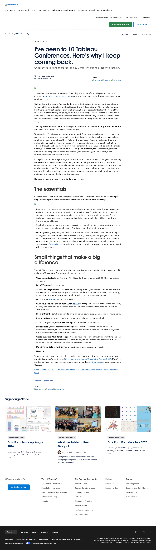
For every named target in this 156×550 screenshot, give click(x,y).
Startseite (7, 34)
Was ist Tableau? (49, 479)
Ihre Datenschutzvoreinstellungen (43, 543)
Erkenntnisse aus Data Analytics (54, 492)
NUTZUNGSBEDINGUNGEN (26, 539)
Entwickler (44, 532)
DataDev (78, 497)
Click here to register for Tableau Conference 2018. (88, 359)
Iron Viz (52, 299)
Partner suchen (111, 484)
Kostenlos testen (18, 487)
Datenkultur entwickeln (50, 488)
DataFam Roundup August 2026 (26, 444)
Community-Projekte (83, 501)
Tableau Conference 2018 (58, 96)
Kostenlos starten (120, 24)
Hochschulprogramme (84, 510)
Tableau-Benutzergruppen (85, 488)
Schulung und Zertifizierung (137, 488)
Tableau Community (22, 34)
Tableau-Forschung (49, 497)
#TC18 (76, 303)
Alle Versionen (131, 497)
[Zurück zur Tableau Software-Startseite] (14, 4)
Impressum (9, 539)
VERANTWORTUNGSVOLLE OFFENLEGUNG (66, 539)
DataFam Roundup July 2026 (127, 442)
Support (129, 479)
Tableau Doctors (56, 244)
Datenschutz (43, 539)
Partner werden (111, 488)
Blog (13, 34)
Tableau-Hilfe (131, 492)
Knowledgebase (132, 484)
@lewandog (97, 362)
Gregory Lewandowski (44, 76)
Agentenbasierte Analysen (52, 484)
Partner (108, 479)
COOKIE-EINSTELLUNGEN (14, 543)
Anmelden (145, 17)
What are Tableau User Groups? (73, 444)
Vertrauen (24, 532)
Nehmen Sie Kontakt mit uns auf (109, 17)
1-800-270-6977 (132, 17)
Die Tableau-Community (86, 479)
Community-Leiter (82, 492)
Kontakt (44, 501)
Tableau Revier (81, 505)
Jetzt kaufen (142, 24)
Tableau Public (81, 484)
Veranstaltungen (81, 514)
